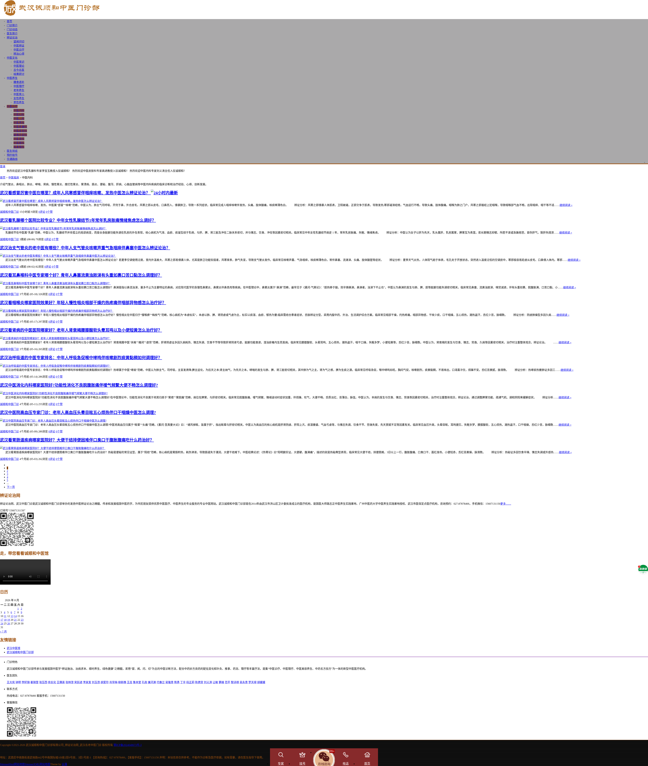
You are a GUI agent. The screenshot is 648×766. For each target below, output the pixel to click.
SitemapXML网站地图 (37, 764)
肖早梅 (113, 682)
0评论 (41, 211)
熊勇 (177, 682)
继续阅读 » (566, 205)
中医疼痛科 (20, 126)
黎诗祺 (235, 682)
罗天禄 (252, 682)
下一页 (11, 487)
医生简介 (12, 33)
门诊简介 (12, 25)
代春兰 (161, 682)
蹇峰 (221, 682)
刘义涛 (208, 682)
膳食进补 (19, 82)
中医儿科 (19, 118)
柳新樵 (122, 682)
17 (2, 619)
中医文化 (12, 57)
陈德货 (199, 682)
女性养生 (19, 98)
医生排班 (12, 150)
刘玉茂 (96, 682)
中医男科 (19, 122)
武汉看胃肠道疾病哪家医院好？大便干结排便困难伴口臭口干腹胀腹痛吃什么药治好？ (77, 440)
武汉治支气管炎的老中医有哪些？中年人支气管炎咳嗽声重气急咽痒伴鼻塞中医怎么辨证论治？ (85, 248)
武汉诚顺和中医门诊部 (20, 652)
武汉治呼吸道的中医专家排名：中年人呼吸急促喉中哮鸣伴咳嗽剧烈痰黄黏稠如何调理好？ (81, 357)
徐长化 (52, 682)
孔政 (144, 682)
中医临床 (13, 177)
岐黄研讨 (19, 74)
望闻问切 (19, 41)
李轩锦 (26, 682)
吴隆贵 (169, 682)
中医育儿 (19, 94)
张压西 (43, 682)
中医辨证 (19, 45)
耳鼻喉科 (19, 146)
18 (5, 619)
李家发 (87, 682)
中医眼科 (19, 142)
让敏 (215, 682)
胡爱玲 (105, 682)
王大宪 (11, 682)
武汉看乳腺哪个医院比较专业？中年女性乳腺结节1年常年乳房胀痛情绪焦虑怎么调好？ (78, 220)
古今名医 (19, 70)
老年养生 (19, 90)
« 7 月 (3, 631)
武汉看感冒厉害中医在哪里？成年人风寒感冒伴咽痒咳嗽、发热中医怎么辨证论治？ (75, 193)
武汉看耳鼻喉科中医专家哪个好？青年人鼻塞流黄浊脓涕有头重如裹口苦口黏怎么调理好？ (81, 275)
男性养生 (19, 102)
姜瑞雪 (34, 682)
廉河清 (152, 682)
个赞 (49, 211)
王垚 (129, 682)
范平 (227, 682)
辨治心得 (19, 53)
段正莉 (190, 682)
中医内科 (19, 110)
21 (15, 619)
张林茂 (69, 682)
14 (15, 616)
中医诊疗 (19, 49)
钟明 (18, 682)
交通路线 (12, 159)
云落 (64, 764)
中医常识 (19, 61)
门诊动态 (12, 29)
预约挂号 (12, 155)
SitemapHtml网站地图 (12, 764)
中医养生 (12, 78)
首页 (9, 21)
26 (8, 623)
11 (5, 616)
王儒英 (61, 682)
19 (8, 619)
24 (2, 623)
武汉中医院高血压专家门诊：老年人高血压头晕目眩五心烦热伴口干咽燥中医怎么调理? (78, 412)
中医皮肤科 (20, 130)
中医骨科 (19, 138)
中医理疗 (19, 86)
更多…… (505, 503)
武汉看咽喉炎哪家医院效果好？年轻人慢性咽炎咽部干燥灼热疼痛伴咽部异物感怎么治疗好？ (83, 302)
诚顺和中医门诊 (9, 211)
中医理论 (19, 65)
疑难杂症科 (20, 134)
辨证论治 (12, 37)
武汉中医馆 (13, 648)
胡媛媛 (261, 682)
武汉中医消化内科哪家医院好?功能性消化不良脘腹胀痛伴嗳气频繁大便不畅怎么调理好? (79, 385)
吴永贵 (244, 682)
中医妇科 (19, 114)
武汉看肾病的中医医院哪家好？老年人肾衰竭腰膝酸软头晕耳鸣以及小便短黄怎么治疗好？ (81, 330)
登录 (2, 166)
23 (22, 619)
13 (12, 616)
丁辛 (183, 682)
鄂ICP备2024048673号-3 (128, 745)
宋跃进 (78, 682)
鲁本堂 (137, 682)
